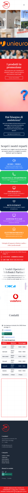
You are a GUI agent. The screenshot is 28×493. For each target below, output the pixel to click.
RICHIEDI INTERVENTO (14, 134)
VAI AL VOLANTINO (14, 78)
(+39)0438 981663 (7, 447)
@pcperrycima (21, 491)
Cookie (9, 478)
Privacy (4, 478)
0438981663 (7, 330)
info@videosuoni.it (9, 337)
